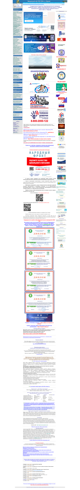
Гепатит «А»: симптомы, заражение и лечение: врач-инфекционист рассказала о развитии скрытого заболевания (40, 146)
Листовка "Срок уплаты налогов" (39, 54)
